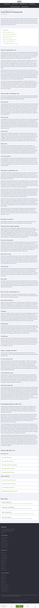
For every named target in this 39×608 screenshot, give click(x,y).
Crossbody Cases (4, 555)
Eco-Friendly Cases (4, 557)
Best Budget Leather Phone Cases (8, 468)
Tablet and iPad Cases (5, 545)
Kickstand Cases (4, 558)
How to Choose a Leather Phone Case (9, 480)
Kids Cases (3, 579)
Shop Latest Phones (24, 6)
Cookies (26, 600)
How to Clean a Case (4, 586)
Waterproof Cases (4, 569)
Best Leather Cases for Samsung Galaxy (9, 464)
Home (2, 10)
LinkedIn (20, 601)
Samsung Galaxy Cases (5, 540)
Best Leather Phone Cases (7, 457)
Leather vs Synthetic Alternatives (9, 41)
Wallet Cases (3, 568)
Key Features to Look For (7, 37)
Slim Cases (3, 566)
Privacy (24, 600)
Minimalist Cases (4, 581)
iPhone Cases (3, 539)
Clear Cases (3, 553)
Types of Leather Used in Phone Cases (9, 34)
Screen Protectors (4, 547)
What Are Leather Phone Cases (8, 32)
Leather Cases (3, 560)
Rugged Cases (3, 563)
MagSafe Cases (3, 561)
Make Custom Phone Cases (15, 6)
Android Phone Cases (4, 537)
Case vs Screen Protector (5, 587)
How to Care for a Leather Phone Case (10, 39)
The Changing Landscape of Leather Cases (10, 43)
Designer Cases (3, 578)
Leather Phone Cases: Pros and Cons (8, 483)
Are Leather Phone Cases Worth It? (8, 487)
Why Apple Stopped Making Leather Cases (9, 491)
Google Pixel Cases (4, 542)
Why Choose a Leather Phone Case (9, 36)
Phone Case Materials (4, 589)
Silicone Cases (3, 565)
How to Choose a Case (5, 584)
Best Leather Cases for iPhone (7, 461)
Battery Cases (3, 552)
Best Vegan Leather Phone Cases (8, 472)
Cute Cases (3, 576)
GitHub (18, 601)
